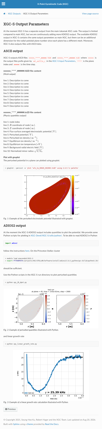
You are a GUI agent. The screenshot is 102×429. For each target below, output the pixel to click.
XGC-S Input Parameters (63, 61)
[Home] (4, 13)
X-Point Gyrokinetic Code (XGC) (52, 4)
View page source (90, 14)
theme (30, 424)
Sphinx (16, 424)
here (27, 251)
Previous (11, 409)
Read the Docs (51, 424)
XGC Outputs (14, 14)
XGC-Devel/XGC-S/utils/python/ (46, 236)
